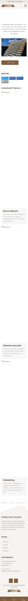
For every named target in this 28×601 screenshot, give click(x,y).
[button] (5, 78)
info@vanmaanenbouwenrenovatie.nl (10, 571)
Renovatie (5, 548)
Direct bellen (11, 62)
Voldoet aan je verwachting (15, 1)
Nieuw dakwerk (10, 211)
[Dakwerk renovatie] (14, 284)
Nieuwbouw (6, 551)
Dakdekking (9, 480)
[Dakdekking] (14, 418)
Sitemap (17, 585)
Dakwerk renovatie (12, 345)
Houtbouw (5, 541)
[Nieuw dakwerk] (14, 149)
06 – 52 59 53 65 (5, 569)
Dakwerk (5, 544)
